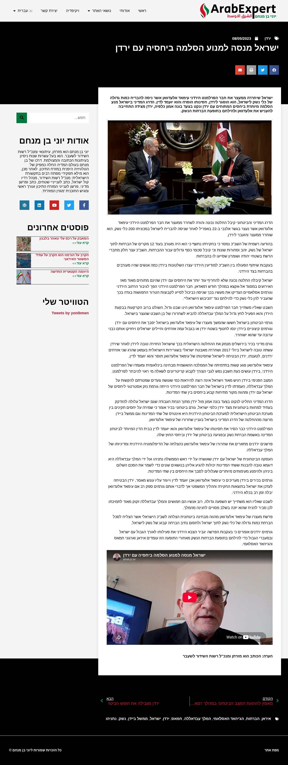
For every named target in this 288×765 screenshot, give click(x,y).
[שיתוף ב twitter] (263, 70)
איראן (266, 719)
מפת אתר (272, 750)
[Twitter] (69, 205)
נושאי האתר (101, 11)
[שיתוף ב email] (240, 70)
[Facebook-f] (84, 205)
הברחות (253, 719)
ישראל (155, 719)
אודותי (125, 11)
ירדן (268, 38)
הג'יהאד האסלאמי (228, 719)
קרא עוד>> (80, 243)
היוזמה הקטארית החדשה (70, 271)
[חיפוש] (21, 118)
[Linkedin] (39, 205)
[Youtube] (54, 205)
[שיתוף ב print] (251, 70)
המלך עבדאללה (197, 719)
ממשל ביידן (138, 719)
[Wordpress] (24, 205)
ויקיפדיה (72, 11)
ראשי (142, 11)
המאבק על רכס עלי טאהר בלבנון (64, 238)
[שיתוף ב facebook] (274, 70)
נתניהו (111, 719)
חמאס (176, 719)
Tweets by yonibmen (70, 313)
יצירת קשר (49, 11)
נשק (122, 719)
